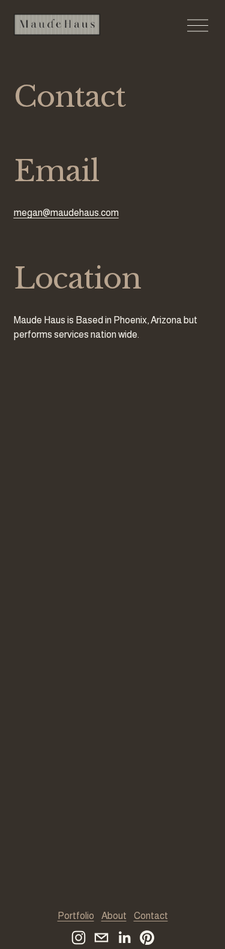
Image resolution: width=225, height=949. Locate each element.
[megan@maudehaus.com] (101, 937)
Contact (151, 916)
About (114, 916)
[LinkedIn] (124, 937)
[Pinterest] (147, 937)
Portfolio (76, 916)
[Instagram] (78, 937)
